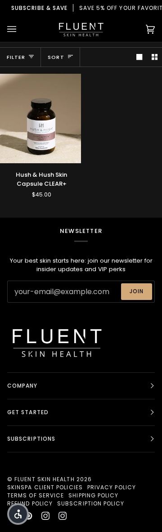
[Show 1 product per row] (139, 57)
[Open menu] (20, 29)
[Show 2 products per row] (154, 57)
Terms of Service (35, 495)
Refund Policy (30, 503)
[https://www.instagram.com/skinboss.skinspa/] (62, 516)
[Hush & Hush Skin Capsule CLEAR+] (40, 118)
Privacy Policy (111, 487)
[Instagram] (45, 516)
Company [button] (22, 385)
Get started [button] (28, 412)
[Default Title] (40, 118)
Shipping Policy (93, 495)
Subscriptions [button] (31, 439)
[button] (18, 514)
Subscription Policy (91, 503)
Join (137, 291)
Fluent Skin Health (44, 479)
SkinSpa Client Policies (45, 487)
